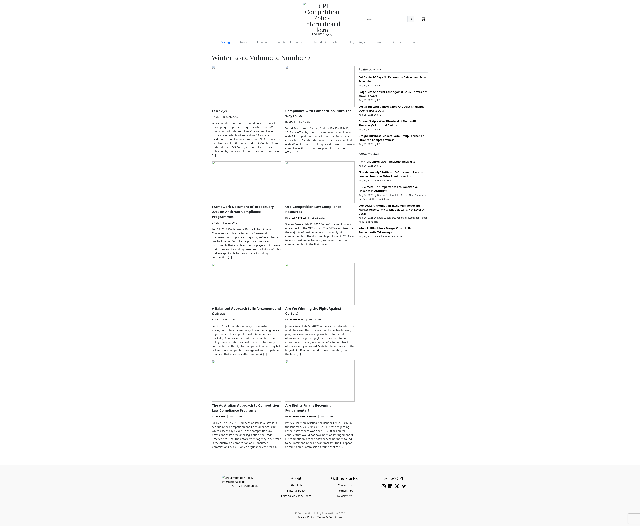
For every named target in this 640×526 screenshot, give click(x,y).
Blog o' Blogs (357, 42)
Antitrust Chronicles (291, 42)
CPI (217, 116)
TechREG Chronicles (326, 42)
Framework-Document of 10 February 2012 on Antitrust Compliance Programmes (243, 211)
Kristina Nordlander (302, 416)
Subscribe (251, 486)
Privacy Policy (306, 517)
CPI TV (397, 42)
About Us (296, 485)
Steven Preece (298, 217)
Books (415, 42)
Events (379, 42)
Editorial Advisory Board (296, 496)
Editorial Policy (296, 490)
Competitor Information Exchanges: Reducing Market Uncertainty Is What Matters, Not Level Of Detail (392, 209)
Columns (262, 42)
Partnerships (345, 490)
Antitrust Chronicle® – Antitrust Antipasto (387, 161)
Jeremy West (296, 319)
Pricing (225, 42)
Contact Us (345, 485)
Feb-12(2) (219, 111)
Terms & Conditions (330, 517)
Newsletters (344, 496)
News (243, 42)
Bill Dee (221, 416)
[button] (423, 19)
